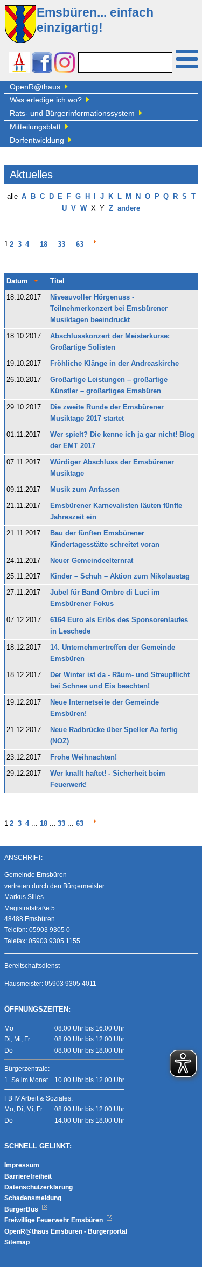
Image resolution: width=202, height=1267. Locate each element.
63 (79, 244)
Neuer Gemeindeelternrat (91, 561)
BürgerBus (22, 1209)
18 (43, 244)
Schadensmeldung (32, 1198)
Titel (57, 281)
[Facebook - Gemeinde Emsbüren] (42, 63)
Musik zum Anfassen (85, 489)
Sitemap (17, 1242)
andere (128, 208)
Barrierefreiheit (28, 1176)
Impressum (21, 1165)
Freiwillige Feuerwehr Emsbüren (54, 1220)
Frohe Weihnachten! (83, 757)
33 (61, 244)
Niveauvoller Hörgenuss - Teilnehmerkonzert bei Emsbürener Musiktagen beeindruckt (109, 309)
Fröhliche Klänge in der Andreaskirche (114, 363)
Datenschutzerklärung (38, 1187)
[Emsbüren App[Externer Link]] (19, 63)
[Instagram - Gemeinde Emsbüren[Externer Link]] (64, 63)
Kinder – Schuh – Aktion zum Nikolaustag (120, 576)
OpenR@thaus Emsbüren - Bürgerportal (65, 1231)
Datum (17, 281)
